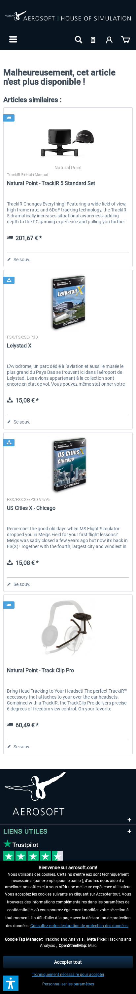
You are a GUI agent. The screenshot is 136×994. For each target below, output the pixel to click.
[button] (10, 983)
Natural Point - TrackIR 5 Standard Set (51, 183)
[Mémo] (93, 39)
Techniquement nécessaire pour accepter (68, 974)
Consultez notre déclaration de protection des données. (79, 926)
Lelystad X (19, 346)
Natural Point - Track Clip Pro (40, 670)
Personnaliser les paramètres (68, 984)
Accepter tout (68, 962)
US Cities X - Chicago (31, 508)
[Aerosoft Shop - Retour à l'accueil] (68, 19)
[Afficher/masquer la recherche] (78, 39)
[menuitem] (12, 39)
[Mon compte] (109, 39)
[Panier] (125, 39)
